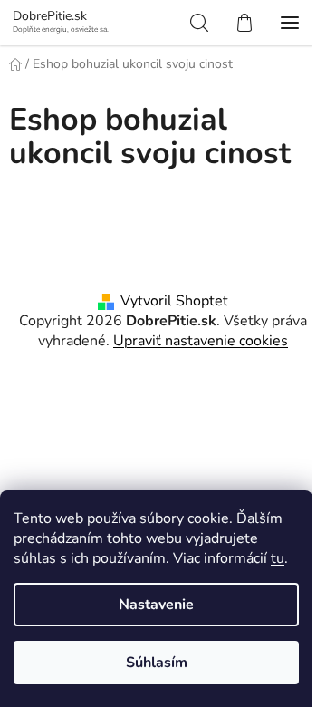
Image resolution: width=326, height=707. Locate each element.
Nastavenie (156, 605)
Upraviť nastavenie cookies (200, 341)
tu (277, 558)
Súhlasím (156, 663)
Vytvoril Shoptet (174, 301)
